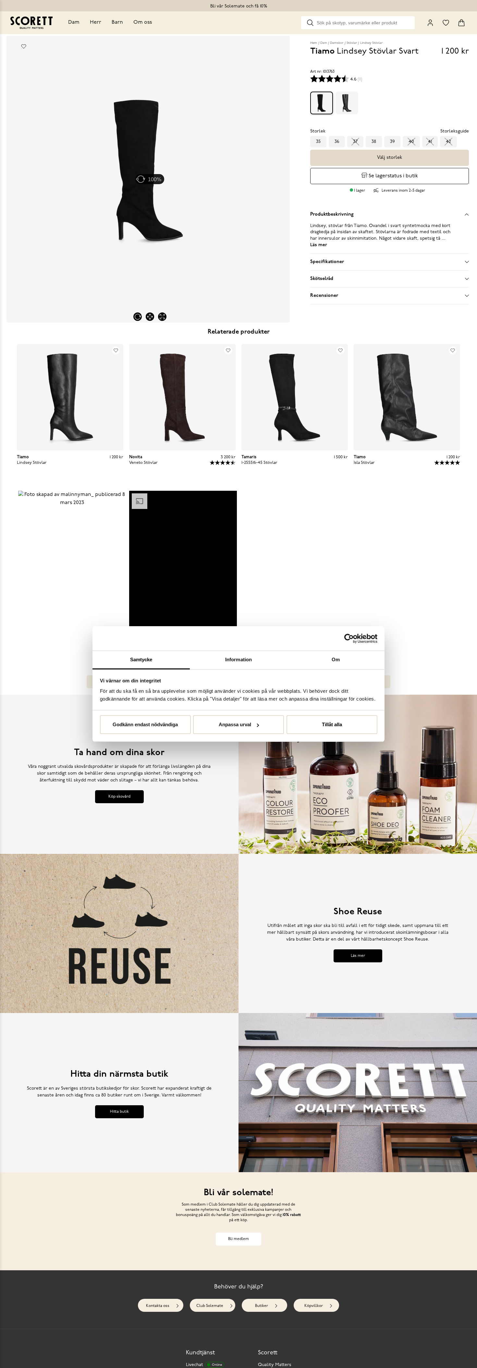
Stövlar (352, 43)
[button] (72, 566)
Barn (117, 22)
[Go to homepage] (31, 23)
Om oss (142, 22)
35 (318, 141)
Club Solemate (209, 1306)
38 (374, 141)
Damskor (336, 43)
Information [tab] (238, 659)
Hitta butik (119, 1112)
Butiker (261, 1306)
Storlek (317, 131)
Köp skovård (119, 797)
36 (337, 141)
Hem (313, 43)
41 (430, 141)
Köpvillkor (313, 1306)
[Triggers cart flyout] (461, 23)
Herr (95, 22)
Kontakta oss (157, 1306)
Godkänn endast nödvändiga (145, 725)
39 (392, 141)
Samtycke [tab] (141, 659)
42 (448, 141)
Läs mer (358, 956)
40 (411, 141)
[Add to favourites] (23, 46)
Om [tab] (336, 659)
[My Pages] (430, 23)
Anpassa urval (235, 725)
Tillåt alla (332, 725)
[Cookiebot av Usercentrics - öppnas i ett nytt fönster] (349, 638)
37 (355, 141)
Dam (74, 22)
